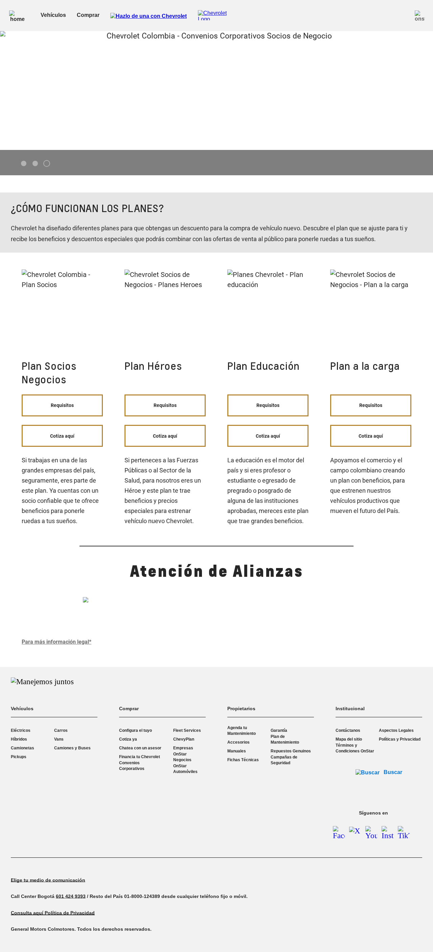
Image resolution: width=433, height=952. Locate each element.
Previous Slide (10, 90)
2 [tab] (35, 163)
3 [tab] (47, 164)
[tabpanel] (216, 103)
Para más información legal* (56, 642)
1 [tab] (24, 163)
